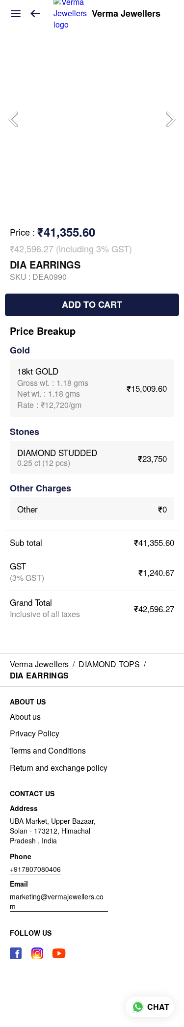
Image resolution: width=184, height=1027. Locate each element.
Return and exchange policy (58, 767)
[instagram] (37, 953)
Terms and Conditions (48, 750)
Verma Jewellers (126, 14)
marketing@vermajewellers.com (57, 901)
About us (25, 716)
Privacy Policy (34, 733)
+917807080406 (35, 869)
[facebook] (16, 953)
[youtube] (59, 953)
